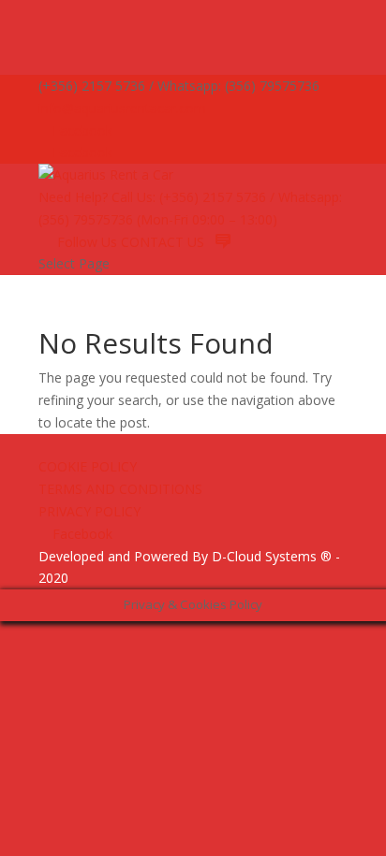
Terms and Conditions (120, 489)
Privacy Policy (89, 511)
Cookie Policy (87, 466)
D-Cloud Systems (264, 556)
